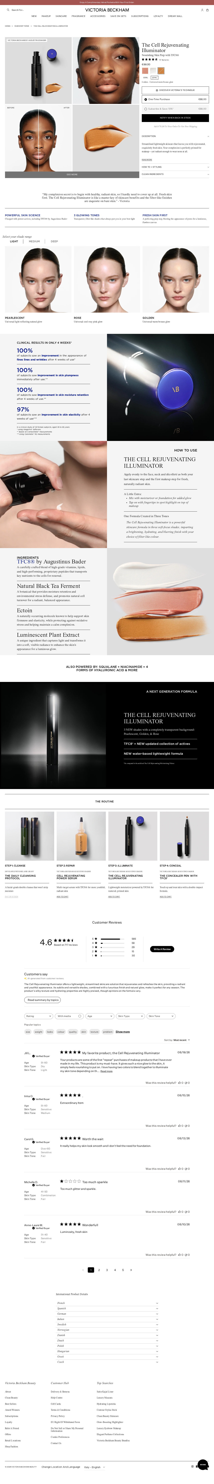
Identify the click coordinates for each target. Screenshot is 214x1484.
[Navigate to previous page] (83, 1270)
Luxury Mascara (105, 1398)
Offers (8, 1434)
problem (108, 1031)
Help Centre (56, 1398)
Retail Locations (13, 1441)
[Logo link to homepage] (107, 10)
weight (38, 1031)
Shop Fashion (11, 1447)
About (8, 1392)
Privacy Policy (58, 1416)
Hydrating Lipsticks (106, 1404)
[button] (207, 10)
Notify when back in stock (175, 118)
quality (73, 1031)
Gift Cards (56, 1404)
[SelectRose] (145, 70)
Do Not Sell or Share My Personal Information (67, 1429)
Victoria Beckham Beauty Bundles (113, 1441)
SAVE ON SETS (118, 16)
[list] (107, 217)
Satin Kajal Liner (105, 1392)
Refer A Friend (12, 1428)
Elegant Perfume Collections (110, 1434)
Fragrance (78, 16)
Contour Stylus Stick (107, 1410)
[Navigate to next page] (131, 1270)
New (34, 16)
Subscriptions (140, 16)
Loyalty (158, 16)
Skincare (61, 16)
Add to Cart (62, 896)
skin (83, 1031)
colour (61, 1031)
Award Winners (12, 1410)
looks (50, 1031)
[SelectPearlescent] (153, 70)
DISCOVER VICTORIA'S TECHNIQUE (177, 90)
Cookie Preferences (60, 1437)
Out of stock (11, 896)
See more (72, 175)
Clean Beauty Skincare (108, 1416)
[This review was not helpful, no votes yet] (186, 1082)
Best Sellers (10, 1404)
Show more (123, 1031)
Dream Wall (175, 16)
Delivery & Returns (60, 1392)
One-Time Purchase (177, 99)
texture (94, 1031)
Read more (147, 159)
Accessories (97, 16)
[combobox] (43, 10)
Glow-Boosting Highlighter (110, 1422)
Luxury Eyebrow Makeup (109, 1428)
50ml (145, 77)
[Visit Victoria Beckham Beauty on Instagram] (192, 1467)
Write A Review (162, 949)
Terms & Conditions (60, 1410)
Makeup (46, 16)
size (28, 1031)
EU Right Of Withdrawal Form (65, 1422)
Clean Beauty (11, 1398)
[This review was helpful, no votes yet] (179, 1082)
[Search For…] (8, 10)
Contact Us (56, 1443)
